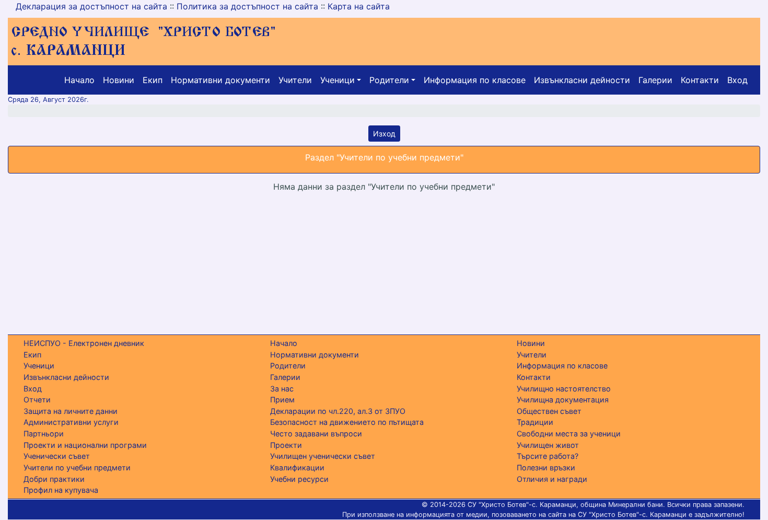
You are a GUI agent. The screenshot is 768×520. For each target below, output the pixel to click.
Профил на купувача (61, 490)
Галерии (655, 80)
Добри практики (54, 479)
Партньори (44, 433)
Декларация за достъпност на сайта (91, 6)
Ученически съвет (57, 456)
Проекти (286, 445)
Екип (152, 80)
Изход (384, 133)
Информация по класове (475, 80)
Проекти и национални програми (85, 445)
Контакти (700, 80)
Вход (737, 80)
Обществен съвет (549, 411)
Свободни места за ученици (569, 433)
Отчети (37, 399)
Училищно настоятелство (564, 388)
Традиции (535, 422)
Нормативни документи (220, 80)
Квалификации (297, 467)
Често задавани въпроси (316, 433)
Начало (79, 80)
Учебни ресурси (299, 479)
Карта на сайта (359, 6)
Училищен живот (548, 445)
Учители (295, 80)
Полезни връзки (546, 467)
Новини (118, 80)
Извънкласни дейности (582, 80)
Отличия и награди (552, 479)
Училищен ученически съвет (322, 456)
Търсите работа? (547, 456)
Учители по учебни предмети (77, 467)
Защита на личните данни (71, 411)
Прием (282, 399)
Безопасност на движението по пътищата (347, 422)
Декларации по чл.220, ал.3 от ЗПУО (337, 411)
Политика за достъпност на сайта (247, 6)
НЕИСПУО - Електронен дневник (84, 343)
